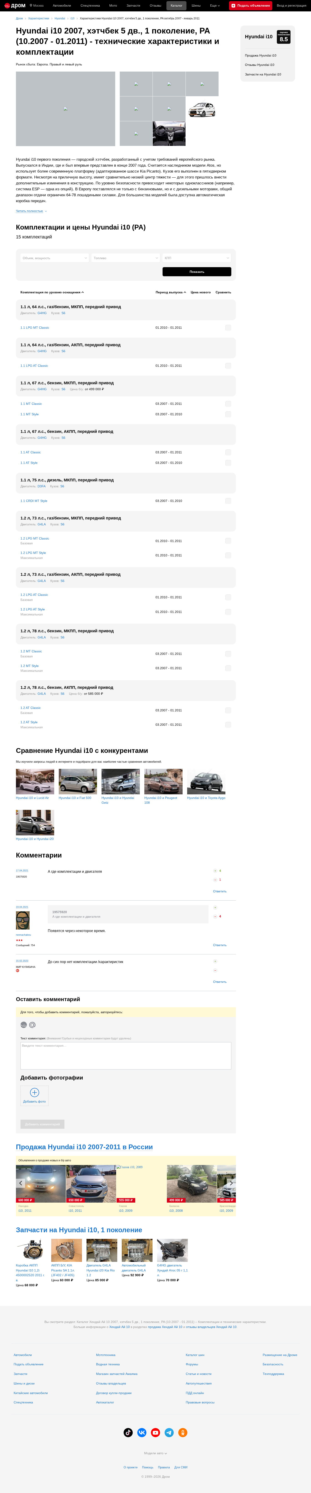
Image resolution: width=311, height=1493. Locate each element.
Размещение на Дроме (280, 1355)
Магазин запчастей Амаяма (117, 1374)
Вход (291, 5)
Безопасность (273, 1364)
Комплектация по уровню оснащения (50, 292)
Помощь (147, 1467)
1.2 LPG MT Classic (34, 538)
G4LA (42, 524)
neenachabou (23, 934)
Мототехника (105, 1355)
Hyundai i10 (259, 36)
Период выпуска (169, 292)
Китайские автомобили (31, 1393)
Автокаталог (105, 1402)
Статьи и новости (199, 1374)
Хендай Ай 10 (119, 1327)
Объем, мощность (36, 258)
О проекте (131, 1467)
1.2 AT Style (29, 722)
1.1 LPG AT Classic (34, 365)
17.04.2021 (22, 870)
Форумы (192, 1364)
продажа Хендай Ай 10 (165, 1327)
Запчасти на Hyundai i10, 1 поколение (79, 1230)
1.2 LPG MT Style (33, 553)
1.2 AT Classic (30, 708)
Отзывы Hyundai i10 (259, 65)
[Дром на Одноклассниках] (182, 1432)
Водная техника (108, 1364)
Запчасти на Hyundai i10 (263, 74)
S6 (63, 313)
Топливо (100, 258)
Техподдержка (273, 1374)
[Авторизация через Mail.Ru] (32, 1025)
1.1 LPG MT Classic (34, 327)
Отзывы (155, 5)
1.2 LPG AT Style (32, 609)
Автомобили (62, 5)
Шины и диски (24, 1383)
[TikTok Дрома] (128, 1432)
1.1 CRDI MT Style (33, 501)
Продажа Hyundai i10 (260, 55)
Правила (164, 1467)
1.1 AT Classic (30, 452)
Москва (38, 5)
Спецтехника (23, 1402)
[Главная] (15, 5)
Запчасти (133, 5)
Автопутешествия (199, 1383)
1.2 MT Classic (31, 651)
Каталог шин (195, 1355)
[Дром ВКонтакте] (141, 1432)
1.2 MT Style (29, 666)
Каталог (176, 5)
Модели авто (153, 1453)
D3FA (42, 486)
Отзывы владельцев (111, 1383)
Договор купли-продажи (114, 1393)
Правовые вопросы (200, 1402)
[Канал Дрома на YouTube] (155, 1432)
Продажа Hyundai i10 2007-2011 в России (84, 1147)
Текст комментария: (75, 1038)
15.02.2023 (22, 960)
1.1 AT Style (29, 463)
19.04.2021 (22, 907)
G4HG (42, 313)
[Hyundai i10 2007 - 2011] (65, 109)
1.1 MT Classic (31, 404)
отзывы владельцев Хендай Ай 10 (211, 1327)
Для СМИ (180, 1467)
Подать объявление (28, 1364)
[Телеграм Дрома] (169, 1432)
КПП (168, 258)
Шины (196, 5)
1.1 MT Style (29, 414)
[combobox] (54, 258)
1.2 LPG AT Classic (34, 595)
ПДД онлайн (195, 1393)
